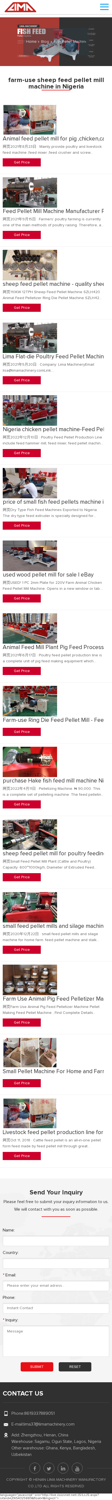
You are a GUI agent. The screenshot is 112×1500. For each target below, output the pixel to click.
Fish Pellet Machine (71, 42)
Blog (45, 42)
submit (37, 1367)
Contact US (23, 1393)
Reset (75, 1367)
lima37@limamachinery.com (48, 1424)
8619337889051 (39, 1413)
